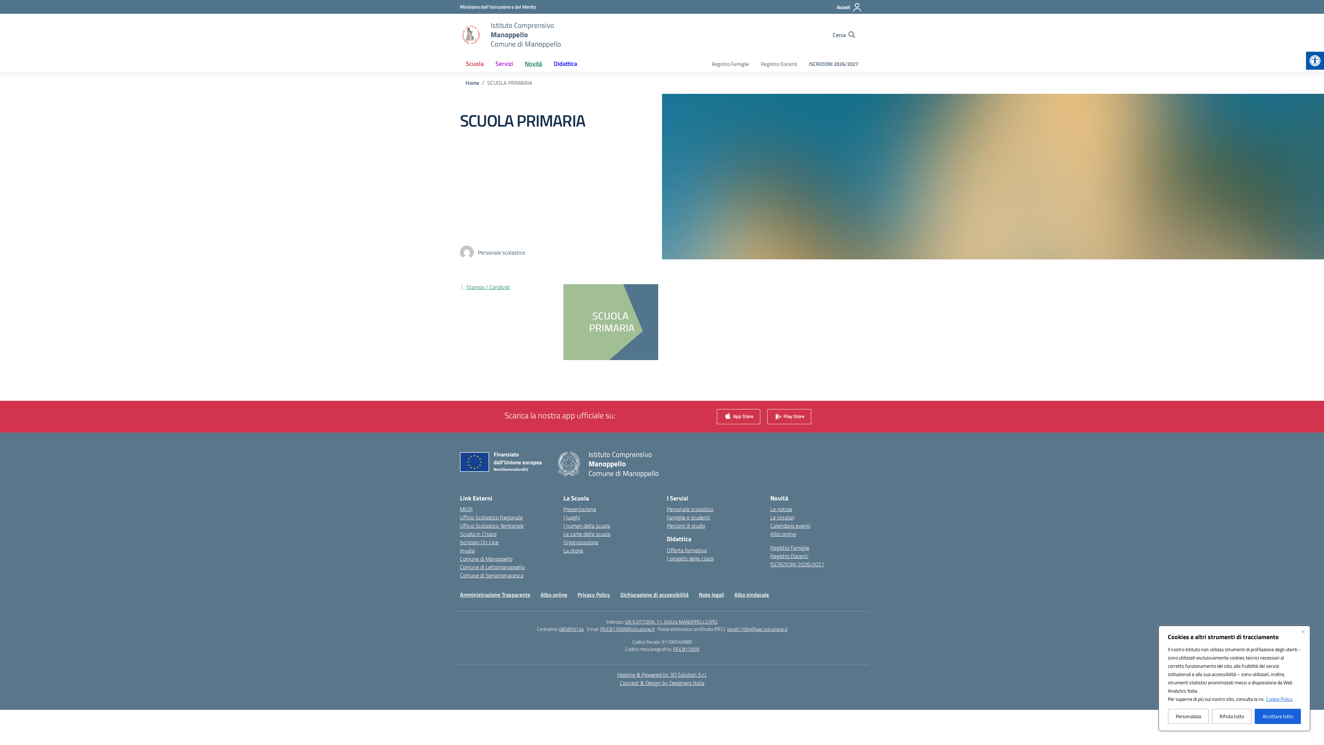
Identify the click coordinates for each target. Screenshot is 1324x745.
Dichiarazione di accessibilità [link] (654, 594)
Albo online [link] (783, 534)
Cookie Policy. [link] (1279, 699)
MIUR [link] (466, 509)
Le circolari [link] (782, 517)
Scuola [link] (475, 63)
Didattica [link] (565, 63)
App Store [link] (742, 416)
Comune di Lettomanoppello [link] (492, 567)
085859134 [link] (571, 629)
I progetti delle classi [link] (690, 558)
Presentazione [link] (579, 509)
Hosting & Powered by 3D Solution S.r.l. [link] (662, 674)
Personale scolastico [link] (690, 509)
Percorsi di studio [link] (686, 526)
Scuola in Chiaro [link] (478, 534)
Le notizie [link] (781, 509)
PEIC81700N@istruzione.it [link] (627, 629)
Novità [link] (533, 63)
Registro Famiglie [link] (730, 64)
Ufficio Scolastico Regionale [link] (491, 517)
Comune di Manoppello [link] (486, 559)
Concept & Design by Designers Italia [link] (662, 683)
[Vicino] (1303, 631)
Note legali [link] (711, 594)
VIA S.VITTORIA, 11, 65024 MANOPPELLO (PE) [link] (671, 621)
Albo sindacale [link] (751, 594)
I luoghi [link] (571, 517)
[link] (1315, 61)
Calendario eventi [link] (790, 526)
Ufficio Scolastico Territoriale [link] (492, 526)
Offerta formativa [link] (687, 550)
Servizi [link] (504, 63)
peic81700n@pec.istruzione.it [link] (757, 629)
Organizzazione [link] (580, 542)
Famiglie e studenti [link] (688, 517)
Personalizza (1188, 716)
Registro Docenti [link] (779, 64)
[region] (1234, 678)
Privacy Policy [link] (594, 594)
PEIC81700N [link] (686, 649)
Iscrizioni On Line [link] (479, 542)
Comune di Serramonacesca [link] (491, 575)
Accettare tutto (1278, 716)
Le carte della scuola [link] (586, 534)
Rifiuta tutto (1232, 716)
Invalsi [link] (467, 550)
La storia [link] (573, 550)
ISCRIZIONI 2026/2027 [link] (833, 64)
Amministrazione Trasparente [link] (495, 594)
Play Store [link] (793, 416)
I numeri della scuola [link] (586, 526)
